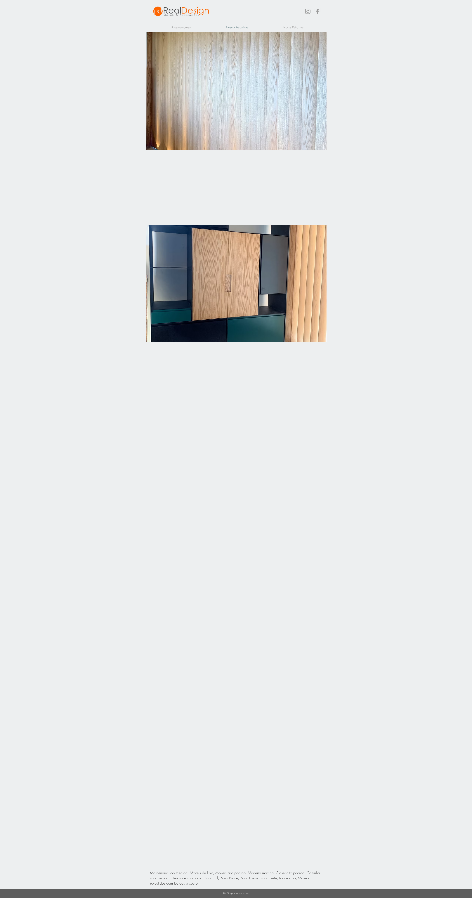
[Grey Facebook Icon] (317, 11)
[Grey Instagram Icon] (307, 11)
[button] (236, 91)
